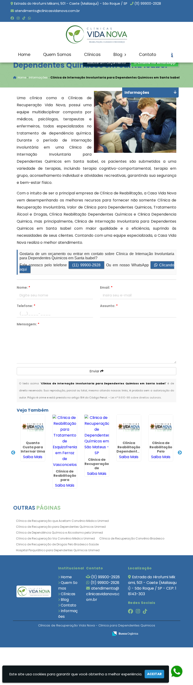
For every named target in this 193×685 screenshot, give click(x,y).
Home (24, 54)
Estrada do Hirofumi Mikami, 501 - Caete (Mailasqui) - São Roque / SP (70, 3)
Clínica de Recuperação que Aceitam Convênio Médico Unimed (62, 521)
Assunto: (109, 305)
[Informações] (172, 55)
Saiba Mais (32, 457)
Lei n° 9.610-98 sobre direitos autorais (136, 397)
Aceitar (154, 674)
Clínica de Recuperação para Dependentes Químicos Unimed (61, 527)
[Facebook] (12, 18)
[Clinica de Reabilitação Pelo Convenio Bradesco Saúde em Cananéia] (161, 427)
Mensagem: (28, 324)
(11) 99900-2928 (147, 3)
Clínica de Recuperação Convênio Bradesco (131, 538)
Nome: (23, 287)
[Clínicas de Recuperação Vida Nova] (33, 592)
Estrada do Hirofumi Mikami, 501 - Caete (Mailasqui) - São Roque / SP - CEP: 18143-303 (152, 585)
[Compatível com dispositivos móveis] (103, 634)
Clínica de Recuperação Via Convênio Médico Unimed (55, 538)
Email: (106, 287)
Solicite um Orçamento (106, 62)
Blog (118, 54)
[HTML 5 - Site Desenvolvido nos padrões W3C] (71, 634)
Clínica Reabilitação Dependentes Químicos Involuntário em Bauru (129, 453)
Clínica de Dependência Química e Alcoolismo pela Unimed (59, 533)
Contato (147, 54)
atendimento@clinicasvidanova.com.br (47, 10)
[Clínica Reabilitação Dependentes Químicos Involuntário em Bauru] (129, 427)
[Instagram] (18, 18)
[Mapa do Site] (58, 634)
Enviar (95, 371)
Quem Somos (57, 54)
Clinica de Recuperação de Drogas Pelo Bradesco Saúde (57, 544)
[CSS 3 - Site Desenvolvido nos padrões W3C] (87, 634)
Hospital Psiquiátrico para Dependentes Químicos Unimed (58, 550)
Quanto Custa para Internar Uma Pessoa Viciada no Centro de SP (33, 453)
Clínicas (92, 54)
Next (179, 452)
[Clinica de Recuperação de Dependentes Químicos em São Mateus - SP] (96, 435)
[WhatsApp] (29, 18)
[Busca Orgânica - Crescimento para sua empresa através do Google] (125, 633)
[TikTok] (23, 18)
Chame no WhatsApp (156, 62)
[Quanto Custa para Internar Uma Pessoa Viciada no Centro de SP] (32, 427)
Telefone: (26, 305)
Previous (13, 452)
